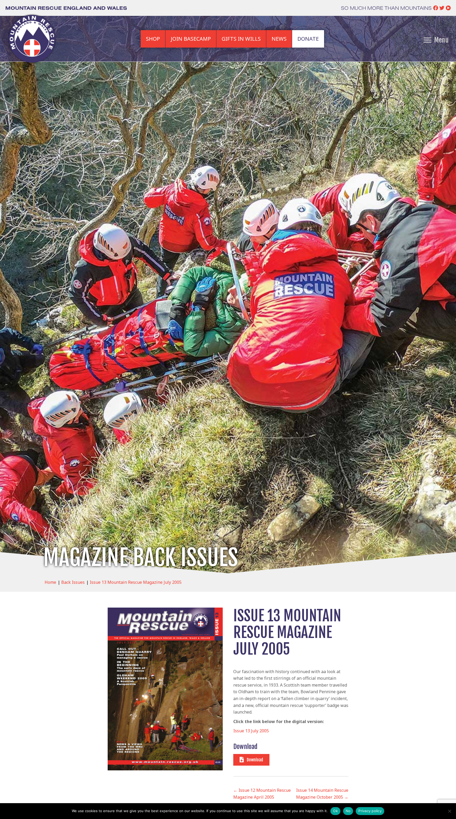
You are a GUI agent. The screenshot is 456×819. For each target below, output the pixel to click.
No (348, 811)
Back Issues (73, 582)
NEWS (279, 38)
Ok (335, 811)
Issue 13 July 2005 (251, 731)
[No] (449, 811)
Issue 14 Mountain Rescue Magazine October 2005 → (322, 793)
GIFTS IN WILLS (241, 38)
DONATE (308, 38)
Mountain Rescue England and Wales (66, 8)
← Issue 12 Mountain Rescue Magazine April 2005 (262, 793)
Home (50, 582)
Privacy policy (370, 811)
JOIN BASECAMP (191, 38)
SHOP (153, 38)
